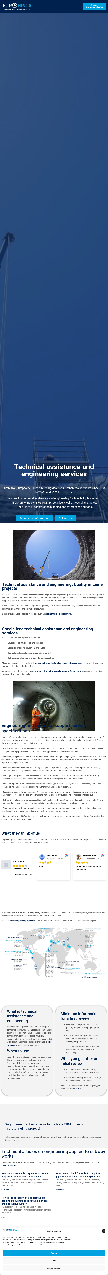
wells (69, 502)
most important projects (22, 921)
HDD (45, 502)
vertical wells (51, 614)
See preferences (54, 1268)
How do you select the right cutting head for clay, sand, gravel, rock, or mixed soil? (25, 1175)
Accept (54, 1253)
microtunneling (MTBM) (26, 502)
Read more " (5, 1190)
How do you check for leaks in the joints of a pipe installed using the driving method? (80, 1175)
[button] (103, 1231)
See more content (9, 1165)
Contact (77, 1089)
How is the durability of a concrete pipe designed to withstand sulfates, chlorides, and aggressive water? (24, 1200)
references (73, 507)
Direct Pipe (56, 502)
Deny (54, 1260)
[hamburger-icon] (75, 6)
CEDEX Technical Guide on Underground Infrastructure (56, 671)
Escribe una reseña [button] (23, 874)
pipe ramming (65, 614)
